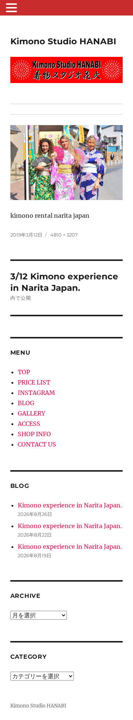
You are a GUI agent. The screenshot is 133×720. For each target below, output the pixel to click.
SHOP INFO (34, 434)
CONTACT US (37, 444)
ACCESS (29, 423)
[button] (12, 8)
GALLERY (31, 413)
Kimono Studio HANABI (63, 41)
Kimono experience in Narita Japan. (70, 505)
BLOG (26, 403)
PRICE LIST (34, 382)
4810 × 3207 (64, 235)
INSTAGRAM (36, 392)
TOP (24, 372)
